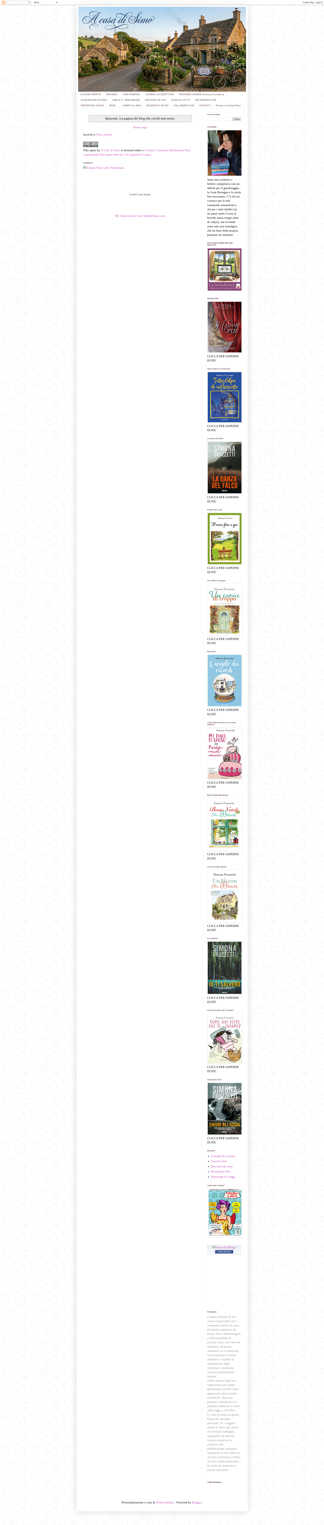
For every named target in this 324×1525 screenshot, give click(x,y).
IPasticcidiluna (165, 1502)
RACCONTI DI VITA (155, 100)
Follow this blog (224, 1252)
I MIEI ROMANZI (131, 94)
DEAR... (113, 105)
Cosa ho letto (219, 1161)
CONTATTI (205, 105)
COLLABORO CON (183, 105)
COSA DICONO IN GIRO (94, 100)
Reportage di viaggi (223, 1176)
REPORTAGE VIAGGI (92, 105)
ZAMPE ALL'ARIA (132, 105)
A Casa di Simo (110, 150)
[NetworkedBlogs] (224, 1247)
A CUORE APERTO (90, 94)
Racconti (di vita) (221, 1166)
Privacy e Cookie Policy (228, 105)
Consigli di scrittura (223, 1156)
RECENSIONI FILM (205, 100)
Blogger (196, 1502)
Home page (140, 127)
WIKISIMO (111, 94)
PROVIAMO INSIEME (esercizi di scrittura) (201, 94)
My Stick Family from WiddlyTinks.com (140, 216)
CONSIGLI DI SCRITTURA (159, 94)
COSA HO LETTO (180, 100)
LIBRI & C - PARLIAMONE (126, 100)
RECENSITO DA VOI (157, 105)
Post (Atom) (104, 134)
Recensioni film (220, 1171)
